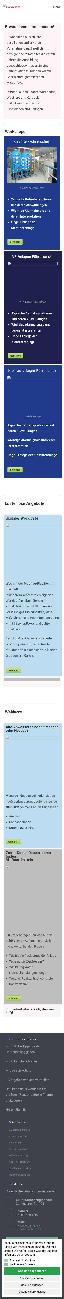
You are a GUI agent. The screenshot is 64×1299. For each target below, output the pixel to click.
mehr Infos (15, 241)
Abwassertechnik (18, 1136)
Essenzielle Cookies (23, 1260)
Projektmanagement (19, 1174)
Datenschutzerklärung (32, 1291)
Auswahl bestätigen (32, 1278)
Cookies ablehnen (32, 1285)
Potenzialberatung (18, 1155)
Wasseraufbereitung (19, 1129)
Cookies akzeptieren (32, 1271)
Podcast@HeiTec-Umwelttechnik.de (28, 1227)
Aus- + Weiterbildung (20, 1162)
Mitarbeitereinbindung (20, 1168)
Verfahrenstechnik (18, 1149)
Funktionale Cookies (22, 1264)
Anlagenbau (15, 1142)
